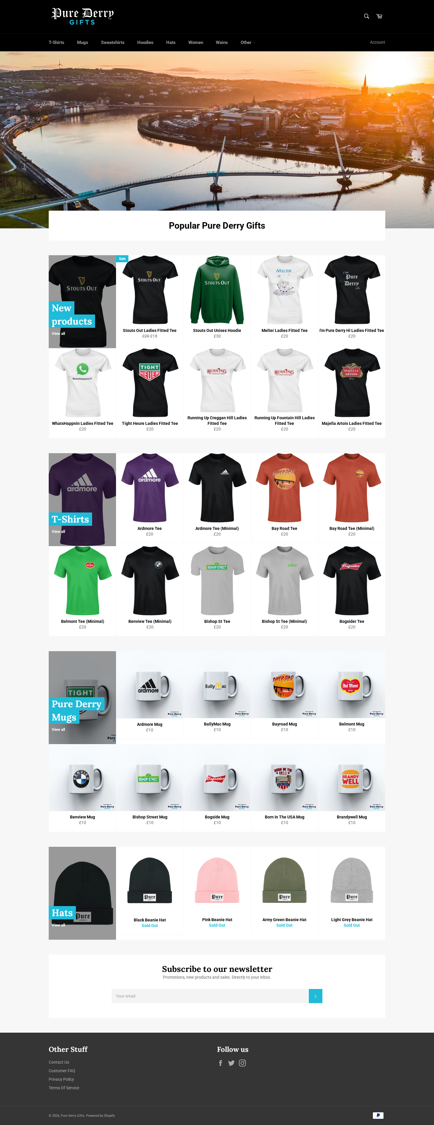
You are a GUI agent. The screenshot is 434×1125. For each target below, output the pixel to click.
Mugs (82, 42)
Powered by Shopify (100, 1116)
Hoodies (145, 42)
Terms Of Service (64, 1087)
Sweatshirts (113, 42)
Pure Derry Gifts (72, 1116)
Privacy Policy (61, 1079)
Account (377, 42)
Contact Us (59, 1062)
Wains (222, 42)
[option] (217, 139)
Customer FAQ (62, 1070)
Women (195, 42)
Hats (171, 42)
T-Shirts (56, 42)
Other (247, 42)
